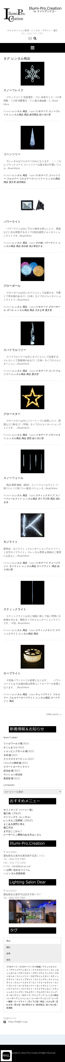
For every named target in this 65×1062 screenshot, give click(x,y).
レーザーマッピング (41, 998)
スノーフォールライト (42, 982)
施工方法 (8, 827)
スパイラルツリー (14, 350)
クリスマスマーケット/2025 (18, 758)
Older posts (54, 714)
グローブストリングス (42, 973)
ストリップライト (24, 979)
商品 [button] (8, 941)
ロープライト (44, 566)
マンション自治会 (12, 774)
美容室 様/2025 (11, 778)
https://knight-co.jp (17, 1021)
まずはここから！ (12, 831)
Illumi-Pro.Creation (30, 1053)
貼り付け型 (44, 114)
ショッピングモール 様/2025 (18, 751)
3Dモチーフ (41, 175)
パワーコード (12, 989)
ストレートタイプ (22, 982)
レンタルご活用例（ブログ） (18, 820)
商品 (25, 111)
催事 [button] (8, 953)
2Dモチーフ (41, 111)
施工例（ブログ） (12, 813)
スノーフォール (13, 478)
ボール (10, 310)
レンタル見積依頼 (15, 873)
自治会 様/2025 (11, 770)
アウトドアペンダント (20, 970)
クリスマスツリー (40, 970)
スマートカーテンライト (16, 766)
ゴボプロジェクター (39, 976)
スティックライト (14, 609)
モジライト (10, 541)
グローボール (12, 285)
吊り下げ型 (43, 498)
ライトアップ (38, 995)
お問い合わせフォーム (18, 869)
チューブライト (43, 694)
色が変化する (36, 246)
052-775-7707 (35, 33)
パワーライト (12, 221)
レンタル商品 (16, 114)
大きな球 (39, 310)
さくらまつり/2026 (13, 747)
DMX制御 (36, 966)
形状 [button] (8, 959)
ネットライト (42, 985)
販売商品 (33, 114)
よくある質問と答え (14, 824)
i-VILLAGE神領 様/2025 (15, 762)
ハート (53, 985)
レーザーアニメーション (19, 998)
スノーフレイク (13, 90)
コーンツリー (12, 154)
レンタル (17, 111)
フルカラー (12, 178)
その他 (38, 242)
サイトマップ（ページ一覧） (18, 809)
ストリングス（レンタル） (17, 816)
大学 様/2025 (10, 755)
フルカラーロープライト (22, 697)
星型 (29, 438)
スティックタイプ (44, 495)
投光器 (24, 246)
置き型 (12, 182)
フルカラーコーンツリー (32, 178)
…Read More (13, 168)
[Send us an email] (30, 38)
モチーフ (26, 995)
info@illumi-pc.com (21, 866)
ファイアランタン (42, 989)
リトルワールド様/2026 (16, 743)
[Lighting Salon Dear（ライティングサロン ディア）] (32, 911)
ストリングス (40, 979)
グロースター (12, 414)
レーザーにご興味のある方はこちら (22, 834)
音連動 (9, 1008)
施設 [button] (8, 947)
